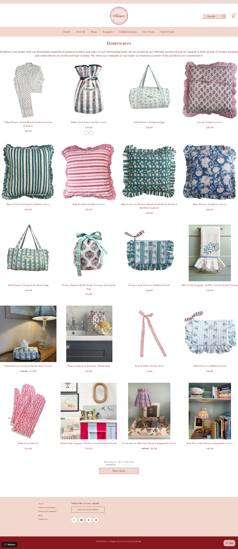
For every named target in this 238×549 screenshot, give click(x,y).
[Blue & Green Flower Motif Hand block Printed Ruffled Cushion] (149, 172)
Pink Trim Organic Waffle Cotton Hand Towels (89, 443)
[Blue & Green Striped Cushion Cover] (28, 172)
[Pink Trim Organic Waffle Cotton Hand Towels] (89, 411)
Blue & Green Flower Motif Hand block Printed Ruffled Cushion (149, 206)
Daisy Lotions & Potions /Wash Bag (88, 366)
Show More (119, 470)
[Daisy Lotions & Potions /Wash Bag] (89, 334)
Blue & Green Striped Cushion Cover (28, 204)
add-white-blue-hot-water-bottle (91, 133)
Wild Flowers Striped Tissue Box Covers (28, 366)
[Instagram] (81, 520)
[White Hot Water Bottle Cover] (89, 90)
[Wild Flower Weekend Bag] (149, 90)
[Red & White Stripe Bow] (149, 334)
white (86, 133)
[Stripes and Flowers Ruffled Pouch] (149, 253)
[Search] (214, 16)
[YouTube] (96, 520)
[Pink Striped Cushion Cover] (89, 172)
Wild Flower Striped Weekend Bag (28, 285)
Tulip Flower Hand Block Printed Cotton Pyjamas (28, 124)
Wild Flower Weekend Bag (149, 122)
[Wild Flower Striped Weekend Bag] (28, 253)
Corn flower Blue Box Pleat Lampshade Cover (149, 443)
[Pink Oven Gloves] (28, 411)
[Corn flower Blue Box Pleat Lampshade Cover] (149, 411)
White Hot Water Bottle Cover (89, 122)
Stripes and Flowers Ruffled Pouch (149, 285)
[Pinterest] (88, 520)
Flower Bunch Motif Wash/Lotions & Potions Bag (89, 287)
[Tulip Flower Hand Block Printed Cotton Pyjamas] (28, 90)
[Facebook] (74, 520)
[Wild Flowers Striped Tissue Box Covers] (28, 334)
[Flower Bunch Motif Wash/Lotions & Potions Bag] (89, 253)
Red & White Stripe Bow (149, 366)
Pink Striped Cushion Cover (88, 204)
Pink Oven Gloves (28, 443)
